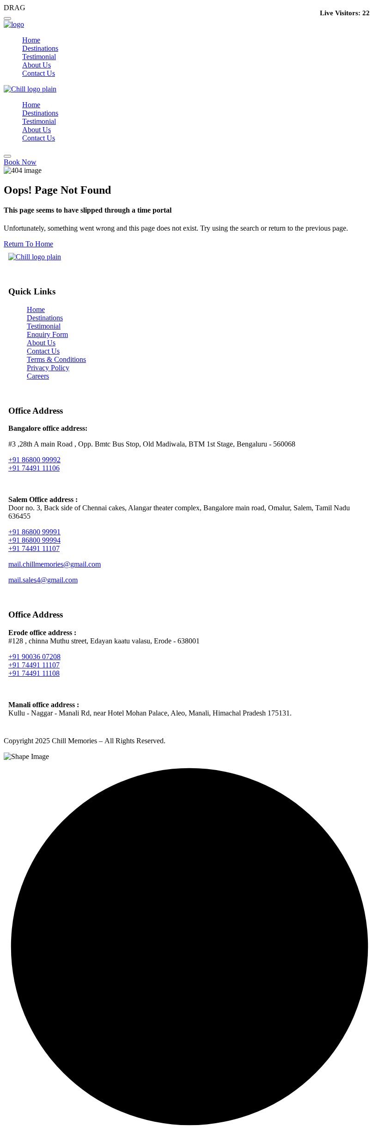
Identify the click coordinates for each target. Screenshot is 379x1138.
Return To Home (28, 244)
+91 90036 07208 (34, 657)
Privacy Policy (48, 368)
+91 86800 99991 (34, 532)
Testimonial (39, 57)
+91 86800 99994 (34, 540)
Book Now (20, 162)
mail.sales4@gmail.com (43, 580)
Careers (38, 376)
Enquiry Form (47, 334)
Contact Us (38, 73)
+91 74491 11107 (34, 548)
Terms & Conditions (56, 359)
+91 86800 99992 (34, 460)
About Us (36, 65)
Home (31, 40)
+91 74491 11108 (34, 673)
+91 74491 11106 (34, 468)
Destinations (40, 48)
